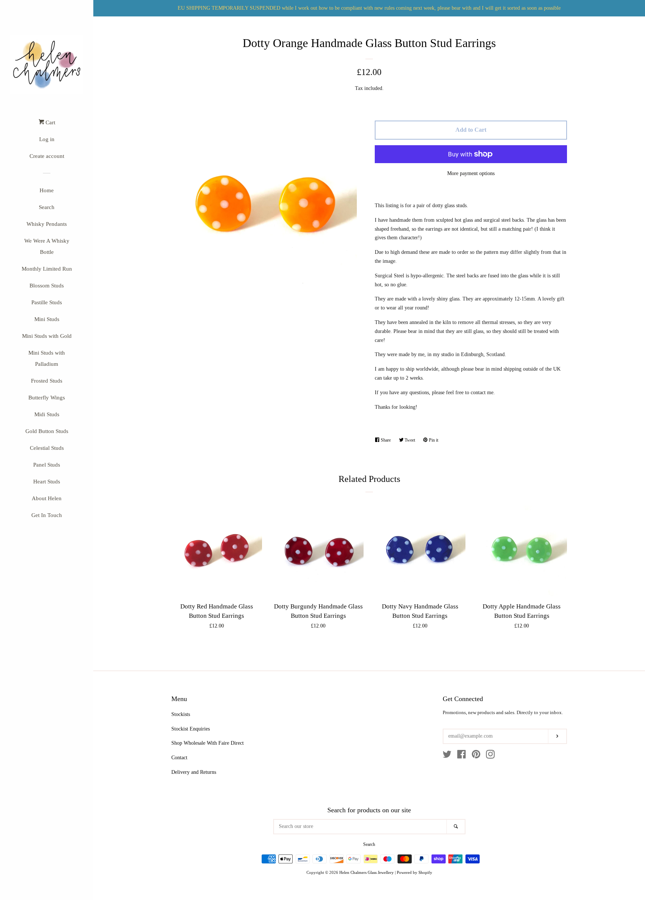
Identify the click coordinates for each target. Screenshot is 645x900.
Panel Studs (46, 465)
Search (46, 207)
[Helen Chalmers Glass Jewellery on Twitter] (447, 756)
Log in (46, 139)
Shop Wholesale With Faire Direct (207, 743)
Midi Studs (46, 414)
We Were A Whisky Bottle (46, 246)
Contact (179, 757)
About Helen (47, 498)
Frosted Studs (46, 381)
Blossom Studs (46, 286)
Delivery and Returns (193, 772)
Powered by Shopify (414, 872)
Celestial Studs (47, 448)
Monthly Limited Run (47, 269)
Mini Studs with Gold (47, 336)
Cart (49, 122)
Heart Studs (46, 482)
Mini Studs (46, 319)
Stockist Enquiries (190, 729)
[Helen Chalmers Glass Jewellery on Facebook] (461, 756)
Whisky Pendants (47, 224)
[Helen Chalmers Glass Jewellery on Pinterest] (476, 756)
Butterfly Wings (46, 398)
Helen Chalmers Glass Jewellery (366, 872)
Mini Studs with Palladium (46, 358)
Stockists (180, 714)
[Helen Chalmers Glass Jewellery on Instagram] (490, 756)
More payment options (471, 173)
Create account (46, 156)
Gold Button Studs (46, 431)
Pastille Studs (46, 302)
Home (47, 190)
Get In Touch (46, 515)
